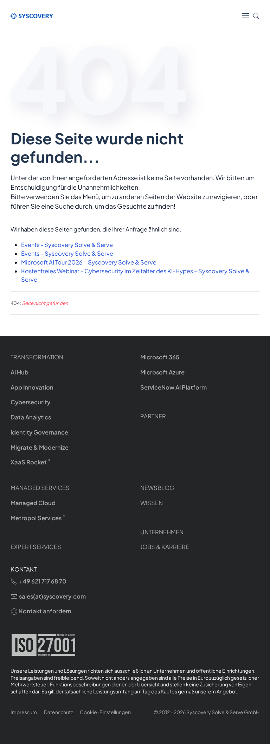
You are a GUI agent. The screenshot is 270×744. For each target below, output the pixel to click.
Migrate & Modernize (40, 447)
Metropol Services (38, 517)
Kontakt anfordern (45, 611)
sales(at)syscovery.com (52, 596)
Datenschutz (58, 712)
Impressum (24, 712)
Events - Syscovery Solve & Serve (67, 244)
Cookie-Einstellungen (105, 712)
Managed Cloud (33, 503)
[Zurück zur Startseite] (35, 16)
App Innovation (32, 387)
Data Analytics (31, 417)
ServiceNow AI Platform (173, 387)
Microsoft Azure (162, 372)
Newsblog (157, 487)
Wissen (151, 503)
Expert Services (36, 546)
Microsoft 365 (159, 357)
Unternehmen (162, 532)
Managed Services (40, 487)
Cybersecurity (30, 402)
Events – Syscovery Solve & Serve (67, 253)
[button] (245, 16)
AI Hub (19, 372)
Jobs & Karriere (164, 546)
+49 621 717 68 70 (42, 581)
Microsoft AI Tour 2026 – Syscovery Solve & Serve (88, 262)
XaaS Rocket (31, 462)
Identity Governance (39, 432)
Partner (153, 416)
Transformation (37, 357)
